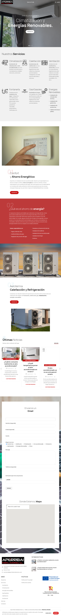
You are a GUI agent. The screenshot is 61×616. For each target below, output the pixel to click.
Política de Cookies (26, 582)
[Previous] (1, 23)
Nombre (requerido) (11, 423)
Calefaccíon (5, 595)
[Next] (59, 23)
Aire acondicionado (30, 360)
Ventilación (5, 585)
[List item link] (15, 570)
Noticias (3, 601)
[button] (30, 260)
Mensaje (8, 449)
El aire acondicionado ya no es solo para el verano (50, 371)
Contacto (3, 603)
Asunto (7, 436)
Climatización (5, 587)
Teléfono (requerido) (11, 467)
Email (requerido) (10, 429)
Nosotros (3, 580)
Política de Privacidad (26, 580)
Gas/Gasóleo (5, 593)
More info (48, 613)
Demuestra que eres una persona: (14, 475)
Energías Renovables (7, 590)
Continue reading (11, 378)
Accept (56, 613)
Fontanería (5, 598)
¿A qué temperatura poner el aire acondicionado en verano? (30, 367)
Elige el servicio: (28, 444)
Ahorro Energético (28, 182)
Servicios (3, 582)
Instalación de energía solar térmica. (53, 97)
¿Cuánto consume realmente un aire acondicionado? (11, 364)
